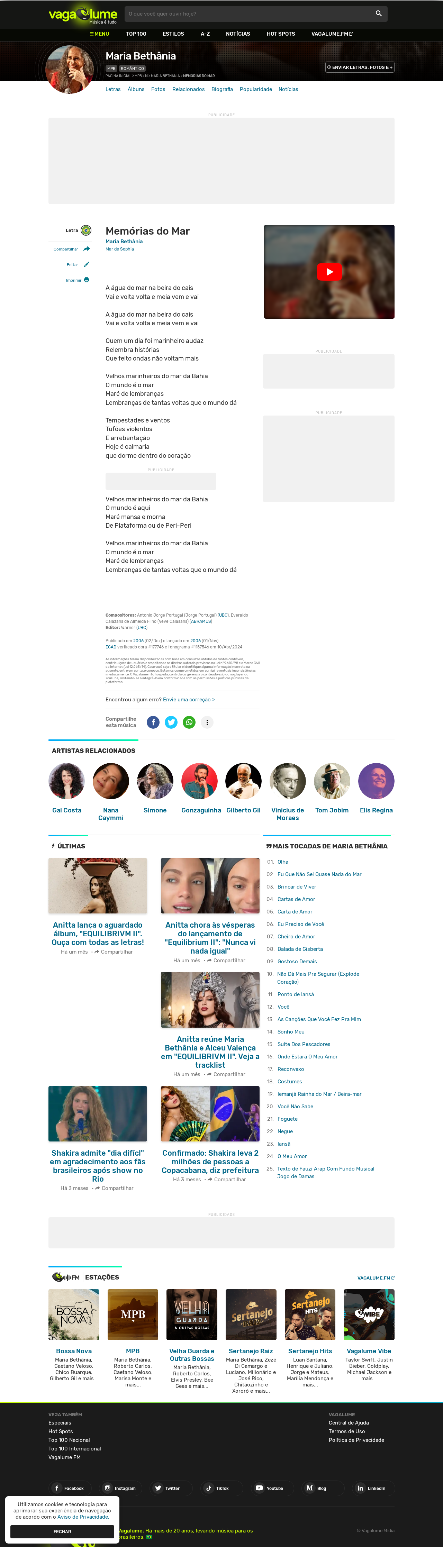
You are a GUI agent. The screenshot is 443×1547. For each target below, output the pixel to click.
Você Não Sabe (295, 1106)
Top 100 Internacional (74, 1449)
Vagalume (83, 14)
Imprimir (73, 280)
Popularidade (256, 89)
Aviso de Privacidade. (83, 1517)
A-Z (205, 34)
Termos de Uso (347, 1431)
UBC (223, 615)
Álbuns (136, 89)
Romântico (132, 68)
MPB (111, 68)
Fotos (158, 89)
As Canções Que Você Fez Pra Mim (319, 1019)
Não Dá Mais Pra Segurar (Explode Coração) (318, 978)
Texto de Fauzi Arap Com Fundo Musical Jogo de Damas (325, 1173)
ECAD (111, 647)
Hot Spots (281, 34)
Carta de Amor (295, 912)
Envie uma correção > (189, 700)
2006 (138, 640)
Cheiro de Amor (296, 937)
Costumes (290, 1082)
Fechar (62, 1531)
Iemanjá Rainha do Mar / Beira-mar (320, 1094)
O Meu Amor (292, 1156)
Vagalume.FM (329, 34)
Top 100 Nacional (69, 1440)
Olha (283, 862)
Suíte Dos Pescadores (304, 1044)
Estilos (173, 34)
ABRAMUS (201, 621)
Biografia (222, 89)
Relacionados (188, 89)
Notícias (238, 34)
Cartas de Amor (296, 899)
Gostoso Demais (297, 961)
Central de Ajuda (349, 1423)
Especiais (59, 1423)
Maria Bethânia (141, 56)
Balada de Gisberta (300, 949)
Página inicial (119, 76)
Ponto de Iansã (296, 994)
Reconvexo (291, 1069)
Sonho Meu (291, 1032)
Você (283, 1007)
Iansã (284, 1144)
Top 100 (136, 34)
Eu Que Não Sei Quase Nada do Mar (320, 874)
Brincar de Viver (297, 887)
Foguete (288, 1119)
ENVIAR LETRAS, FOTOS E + (362, 67)
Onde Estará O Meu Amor (308, 1057)
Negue (285, 1131)
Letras (113, 89)
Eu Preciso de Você (301, 924)
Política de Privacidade (356, 1440)
